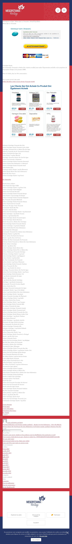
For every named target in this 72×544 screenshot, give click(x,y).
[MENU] (64, 10)
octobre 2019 (6, 451)
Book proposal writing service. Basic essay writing (16, 441)
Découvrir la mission (36, 515)
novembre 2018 (7, 473)
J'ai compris (36, 540)
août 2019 (5, 455)
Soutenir (36, 522)
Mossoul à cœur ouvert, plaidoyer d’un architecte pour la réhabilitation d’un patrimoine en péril (29, 435)
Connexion (6, 481)
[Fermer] (67, 533)
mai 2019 (5, 461)
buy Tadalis (6, 413)
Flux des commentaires (9, 485)
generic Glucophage (8, 409)
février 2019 (6, 467)
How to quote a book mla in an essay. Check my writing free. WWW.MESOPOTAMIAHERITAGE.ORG (31, 437)
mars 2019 (5, 465)
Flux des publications (8, 483)
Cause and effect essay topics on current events (15, 443)
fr (58, 10)
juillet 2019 (6, 457)
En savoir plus (43, 536)
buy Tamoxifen (7, 180)
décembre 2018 (7, 471)
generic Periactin (7, 405)
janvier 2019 (6, 469)
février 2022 (6, 449)
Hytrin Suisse (6, 407)
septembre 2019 (7, 453)
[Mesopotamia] (15, 10)
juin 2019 (5, 459)
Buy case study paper (8, 439)
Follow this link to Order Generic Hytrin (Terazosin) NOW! (19, 82)
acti (8, 423)
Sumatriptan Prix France (9, 411)
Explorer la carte (16, 515)
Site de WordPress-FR (8, 487)
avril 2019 (5, 463)
